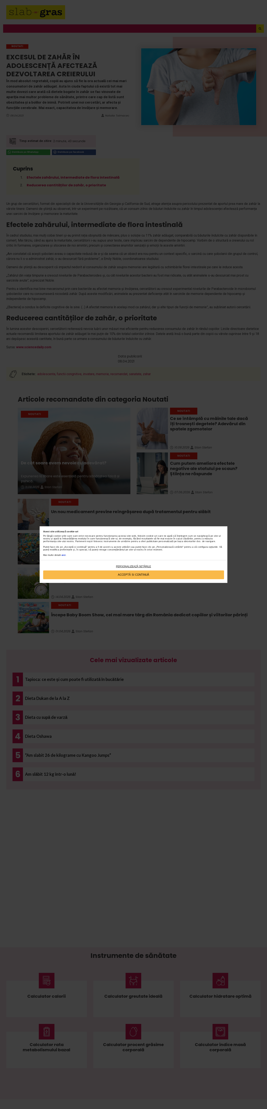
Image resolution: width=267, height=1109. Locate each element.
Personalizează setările (133, 566)
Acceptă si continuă (133, 574)
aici (64, 555)
